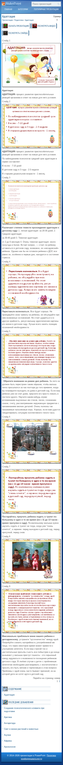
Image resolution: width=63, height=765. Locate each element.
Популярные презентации (46, 9)
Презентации (7, 20)
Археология (10, 747)
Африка (8, 741)
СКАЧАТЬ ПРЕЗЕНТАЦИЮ (18, 26)
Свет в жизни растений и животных (21, 729)
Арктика (8, 717)
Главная (8, 9)
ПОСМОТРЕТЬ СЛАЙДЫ (18, 33)
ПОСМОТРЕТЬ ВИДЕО (46, 26)
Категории (23, 9)
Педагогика (18, 20)
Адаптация (29, 20)
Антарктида (9, 723)
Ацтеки (7, 735)
